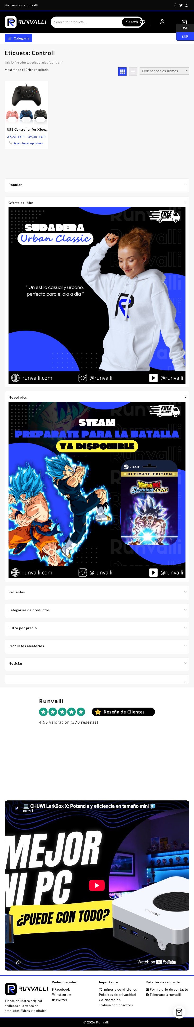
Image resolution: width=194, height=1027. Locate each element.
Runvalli (103, 1022)
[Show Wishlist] (145, 22)
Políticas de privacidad (117, 995)
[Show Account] (162, 22)
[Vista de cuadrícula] (122, 71)
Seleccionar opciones (28, 143)
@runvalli (173, 995)
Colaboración (110, 1000)
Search (132, 22)
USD (182, 27)
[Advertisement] (97, 767)
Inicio (9, 62)
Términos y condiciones (118, 989)
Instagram (63, 995)
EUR (182, 36)
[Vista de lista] (133, 71)
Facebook (62, 989)
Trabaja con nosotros (116, 1005)
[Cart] (184, 22)
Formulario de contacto (169, 989)
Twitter (61, 1000)
